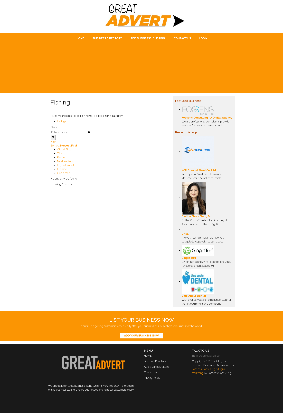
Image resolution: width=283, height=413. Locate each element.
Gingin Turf (189, 257)
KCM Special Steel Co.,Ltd (199, 170)
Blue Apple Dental (194, 295)
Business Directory (155, 361)
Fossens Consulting (203, 369)
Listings (61, 121)
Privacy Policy (152, 377)
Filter (53, 141)
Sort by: (64, 145)
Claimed (62, 169)
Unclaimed (63, 173)
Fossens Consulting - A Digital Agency (207, 117)
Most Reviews (65, 161)
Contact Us (150, 372)
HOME (147, 355)
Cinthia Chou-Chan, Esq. (197, 216)
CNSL (185, 233)
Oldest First (64, 149)
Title (59, 153)
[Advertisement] (141, 65)
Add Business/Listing (157, 366)
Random (62, 157)
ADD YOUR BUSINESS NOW (141, 335)
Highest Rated (65, 165)
